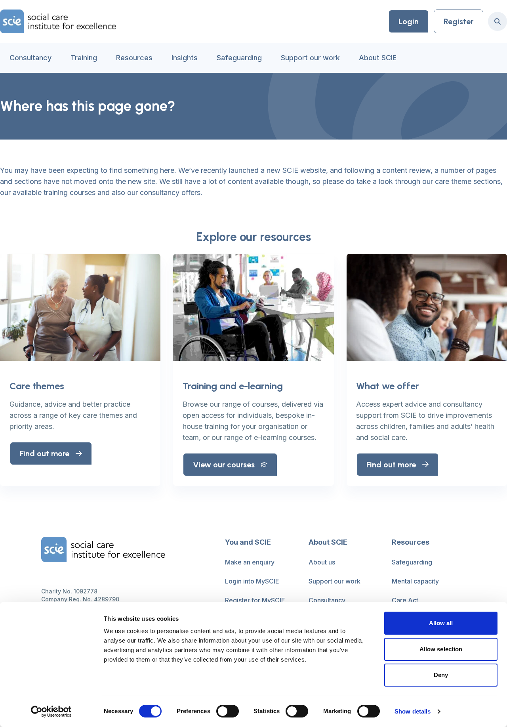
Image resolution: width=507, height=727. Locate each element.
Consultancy (30, 58)
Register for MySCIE (255, 600)
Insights (185, 58)
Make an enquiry (249, 562)
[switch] (227, 711)
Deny (441, 675)
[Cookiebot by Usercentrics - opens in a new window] (51, 711)
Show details (413, 711)
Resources (134, 58)
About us (322, 562)
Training (84, 58)
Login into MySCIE (252, 581)
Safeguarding (239, 58)
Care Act (405, 600)
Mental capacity (415, 581)
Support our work (310, 58)
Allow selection (441, 649)
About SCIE (377, 58)
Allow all (441, 623)
